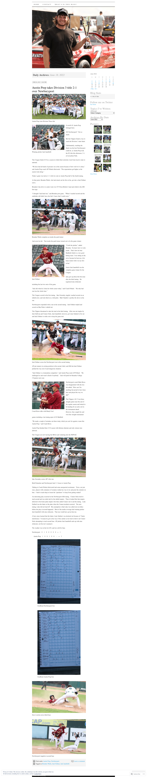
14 (99, 83)
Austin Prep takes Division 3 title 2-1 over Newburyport (54, 89)
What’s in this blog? (66, 4)
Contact (47, 4)
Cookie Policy (37, 774)
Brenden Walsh (46, 764)
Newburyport (55, 761)
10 (109, 81)
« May (92, 89)
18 (113, 83)
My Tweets (93, 104)
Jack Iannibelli (65, 764)
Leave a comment (79, 761)
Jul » (96, 89)
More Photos (93, 174)
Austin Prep (46, 761)
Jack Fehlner (56, 764)
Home (36, 4)
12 (92, 83)
